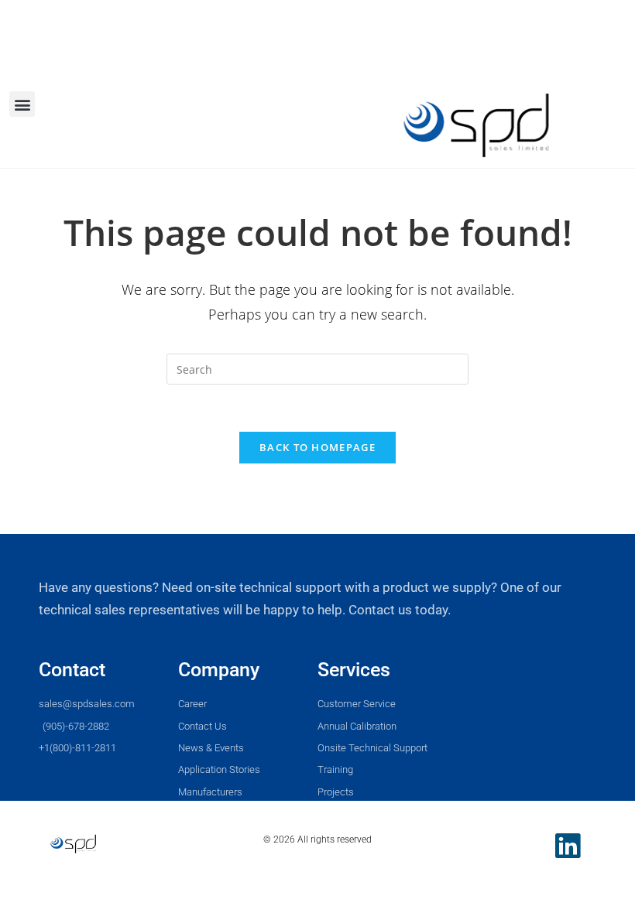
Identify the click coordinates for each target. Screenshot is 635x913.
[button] (22, 104)
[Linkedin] (567, 845)
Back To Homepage (317, 447)
